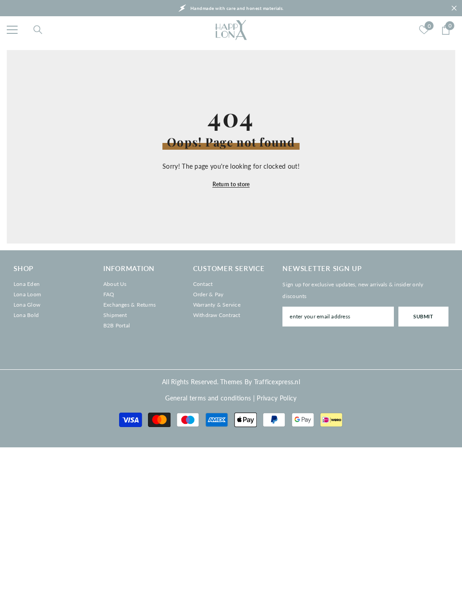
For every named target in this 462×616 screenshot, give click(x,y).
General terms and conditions (208, 398)
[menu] (12, 29)
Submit (423, 316)
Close (454, 8)
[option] (231, 8)
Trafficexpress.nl (277, 382)
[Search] (37, 29)
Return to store (231, 184)
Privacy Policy (276, 398)
